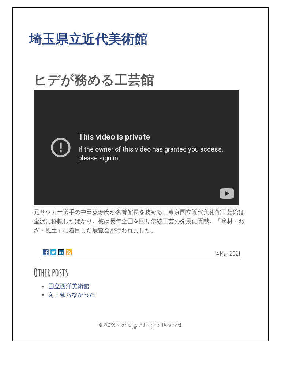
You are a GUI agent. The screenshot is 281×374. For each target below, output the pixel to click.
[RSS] (69, 252)
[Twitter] (53, 252)
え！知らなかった (71, 294)
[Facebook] (46, 252)
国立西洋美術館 (68, 286)
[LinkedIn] (61, 252)
